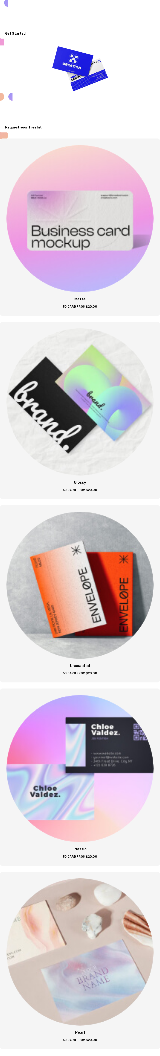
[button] (17, 34)
